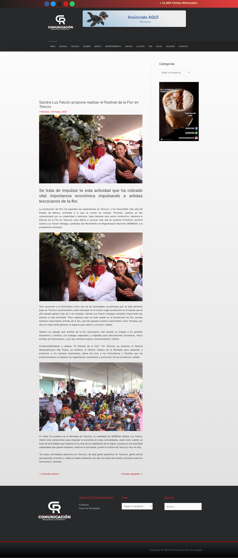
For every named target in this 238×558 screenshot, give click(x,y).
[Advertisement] (91, 81)
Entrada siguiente (131, 473)
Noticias (45, 111)
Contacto (84, 504)
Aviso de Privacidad (89, 508)
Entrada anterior (49, 473)
